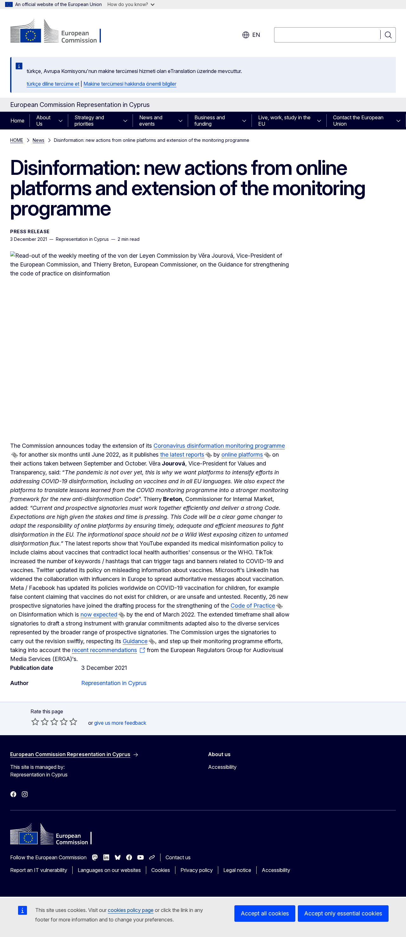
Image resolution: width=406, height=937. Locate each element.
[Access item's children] (62, 120)
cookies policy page (131, 910)
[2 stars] (39, 721)
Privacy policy (196, 870)
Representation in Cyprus (114, 683)
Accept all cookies (265, 913)
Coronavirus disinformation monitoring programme (219, 445)
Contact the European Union (358, 120)
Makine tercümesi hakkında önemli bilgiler (129, 84)
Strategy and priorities (89, 120)
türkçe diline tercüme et (53, 84)
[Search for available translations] (14, 455)
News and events (150, 120)
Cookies (160, 870)
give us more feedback (120, 723)
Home (17, 120)
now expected (99, 614)
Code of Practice (253, 605)
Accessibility (222, 767)
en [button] (256, 34)
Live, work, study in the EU (284, 120)
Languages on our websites (109, 870)
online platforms (242, 454)
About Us (43, 120)
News (38, 140)
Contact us (178, 857)
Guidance (135, 641)
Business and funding (209, 120)
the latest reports (182, 454)
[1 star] (35, 721)
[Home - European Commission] (61, 31)
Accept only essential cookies (343, 913)
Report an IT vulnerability (38, 870)
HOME (16, 140)
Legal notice (237, 870)
